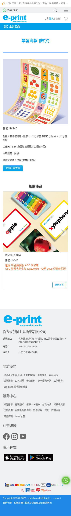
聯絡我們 (30, 380)
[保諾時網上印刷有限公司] (35, 321)
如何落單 (8, 404)
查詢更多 (59, 285)
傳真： (6, 352)
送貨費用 (8, 410)
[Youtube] (23, 436)
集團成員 (42, 375)
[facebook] (6, 436)
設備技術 (8, 380)
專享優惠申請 (44, 380)
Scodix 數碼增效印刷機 (15, 387)
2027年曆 (20, 416)
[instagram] (14, 436)
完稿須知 (19, 404)
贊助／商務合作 (52, 410)
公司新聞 (19, 380)
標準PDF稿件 (33, 404)
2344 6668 (12, 10)
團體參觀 (8, 416)
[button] (62, 232)
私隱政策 (19, 503)
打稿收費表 (59, 404)
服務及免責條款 (23, 410)
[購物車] (65, 18)
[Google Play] (40, 458)
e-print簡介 (29, 375)
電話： (6, 346)
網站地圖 (46, 503)
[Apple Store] (15, 458)
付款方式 (46, 404)
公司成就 (53, 375)
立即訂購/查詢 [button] (13, 168)
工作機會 (58, 380)
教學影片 (37, 410)
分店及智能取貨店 (13, 375)
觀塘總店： (8, 339)
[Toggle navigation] (64, 10)
